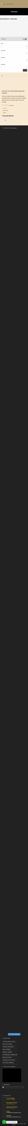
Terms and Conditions (8, 1062)
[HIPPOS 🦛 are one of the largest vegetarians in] (22, 289)
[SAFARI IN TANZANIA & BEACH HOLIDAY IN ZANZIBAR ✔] (14, 888)
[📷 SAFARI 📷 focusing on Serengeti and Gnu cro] (6, 865)
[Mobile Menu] (26, 4)
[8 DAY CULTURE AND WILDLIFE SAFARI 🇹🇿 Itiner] (6, 581)
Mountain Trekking (7, 1052)
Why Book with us (7, 1057)
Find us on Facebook (9, 1066)
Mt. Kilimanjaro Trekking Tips (10, 1054)
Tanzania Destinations (8, 1046)
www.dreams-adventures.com (13, 1116)
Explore (5, 120)
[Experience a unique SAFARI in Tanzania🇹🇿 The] (14, 552)
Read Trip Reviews (7, 1044)
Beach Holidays (7, 1049)
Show (25, 70)
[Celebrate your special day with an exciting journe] (14, 240)
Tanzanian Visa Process (9, 1060)
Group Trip (5, 108)
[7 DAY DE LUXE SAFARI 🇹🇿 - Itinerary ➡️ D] (6, 271)
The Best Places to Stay (9, 1041)
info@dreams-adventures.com (13, 1112)
